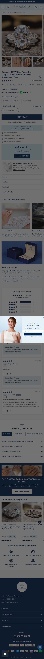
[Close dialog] (43, 317)
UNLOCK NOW (33, 334)
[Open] (5, 653)
